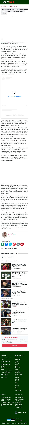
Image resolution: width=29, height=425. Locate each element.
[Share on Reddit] (14, 244)
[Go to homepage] (8, 2)
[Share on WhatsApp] (2, 244)
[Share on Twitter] (10, 244)
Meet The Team (19, 404)
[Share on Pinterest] (22, 244)
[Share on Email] (18, 244)
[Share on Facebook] (6, 244)
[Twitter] (9, 236)
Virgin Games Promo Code (7, 402)
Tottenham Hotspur (5, 42)
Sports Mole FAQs (19, 399)
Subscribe (14, 345)
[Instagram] (10, 236)
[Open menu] (25, 2)
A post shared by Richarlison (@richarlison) (14, 115)
